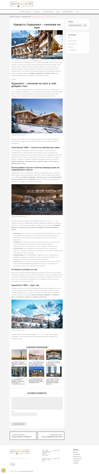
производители (48, 11)
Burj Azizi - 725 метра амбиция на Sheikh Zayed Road (19, 364)
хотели (53, 221)
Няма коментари (41, 21)
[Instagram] (14, 464)
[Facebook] (11, 464)
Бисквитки (76, 461)
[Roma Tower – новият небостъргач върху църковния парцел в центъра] (54, 371)
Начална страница (15, 16)
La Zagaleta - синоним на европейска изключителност (53, 364)
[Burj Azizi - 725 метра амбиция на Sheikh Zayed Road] (19, 354)
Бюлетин (75, 463)
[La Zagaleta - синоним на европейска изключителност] (54, 354)
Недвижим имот (67, 11)
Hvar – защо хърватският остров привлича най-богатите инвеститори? (47, 453)
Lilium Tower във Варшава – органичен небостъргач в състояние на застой (18, 382)
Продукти (37, 11)
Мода (58, 11)
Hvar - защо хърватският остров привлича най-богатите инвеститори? (36, 364)
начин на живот (25, 11)
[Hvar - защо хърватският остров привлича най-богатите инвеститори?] (36, 354)
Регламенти (76, 454)
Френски (13, 89)
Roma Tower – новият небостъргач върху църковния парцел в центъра (52, 382)
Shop (77, 11)
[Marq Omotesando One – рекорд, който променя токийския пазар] (36, 371)
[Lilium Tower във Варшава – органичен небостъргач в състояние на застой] (19, 371)
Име (12, 411)
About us (75, 452)
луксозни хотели (40, 334)
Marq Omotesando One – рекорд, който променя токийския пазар (36, 381)
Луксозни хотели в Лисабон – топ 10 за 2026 (47, 459)
